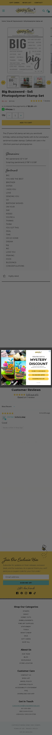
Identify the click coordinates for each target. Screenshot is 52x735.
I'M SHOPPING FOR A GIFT (38, 378)
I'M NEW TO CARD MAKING (38, 371)
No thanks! (38, 382)
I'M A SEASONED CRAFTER (38, 374)
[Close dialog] (49, 351)
